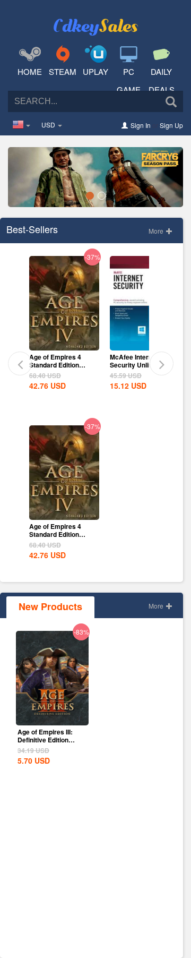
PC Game (129, 80)
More (157, 230)
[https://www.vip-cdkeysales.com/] (95, 19)
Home (30, 71)
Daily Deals (162, 80)
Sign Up (171, 125)
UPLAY (95, 71)
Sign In (141, 125)
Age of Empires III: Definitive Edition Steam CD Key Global (50, 739)
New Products (50, 606)
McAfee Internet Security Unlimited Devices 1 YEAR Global (62, 369)
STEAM (62, 71)
